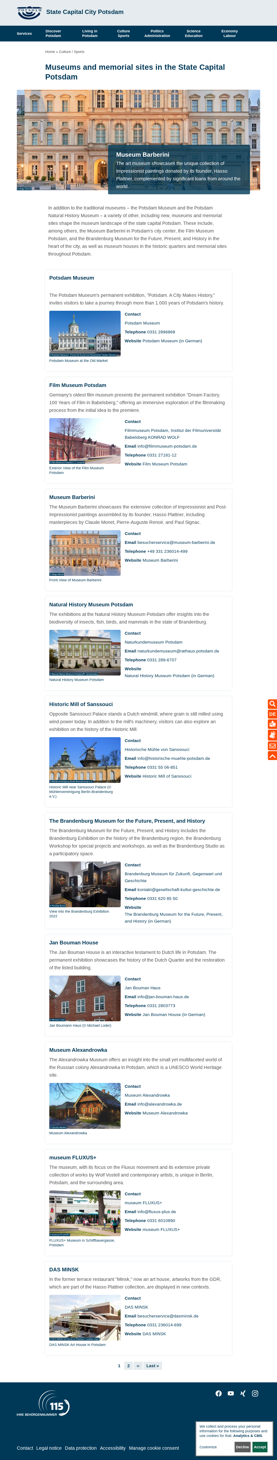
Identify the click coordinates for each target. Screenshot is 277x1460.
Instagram (255, 1393)
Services (24, 33)
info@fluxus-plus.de (156, 1211)
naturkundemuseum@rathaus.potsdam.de (178, 651)
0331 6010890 (161, 1220)
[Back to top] (272, 755)
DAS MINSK (154, 1333)
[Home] (29, 13)
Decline (242, 1447)
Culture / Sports (71, 52)
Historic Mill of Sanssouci (167, 776)
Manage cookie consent (154, 1448)
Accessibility (113, 1448)
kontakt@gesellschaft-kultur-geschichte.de (178, 889)
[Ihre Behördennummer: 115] (43, 1404)
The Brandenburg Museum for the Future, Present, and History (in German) (174, 917)
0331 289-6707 (162, 660)
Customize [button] (208, 1447)
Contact (25, 1448)
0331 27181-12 (162, 455)
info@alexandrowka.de (159, 1104)
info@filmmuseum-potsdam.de (167, 446)
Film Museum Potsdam (165, 464)
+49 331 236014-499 (167, 551)
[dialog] (234, 1439)
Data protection (81, 1448)
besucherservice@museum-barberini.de (176, 542)
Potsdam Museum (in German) (172, 340)
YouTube (231, 1393)
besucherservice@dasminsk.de (168, 1316)
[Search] (272, 704)
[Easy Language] (272, 724)
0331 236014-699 (164, 1325)
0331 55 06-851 (162, 767)
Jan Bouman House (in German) (174, 1014)
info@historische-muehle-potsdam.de (173, 758)
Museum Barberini (160, 560)
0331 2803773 (161, 1005)
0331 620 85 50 (162, 898)
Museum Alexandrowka (165, 1113)
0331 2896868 (161, 332)
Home (50, 52)
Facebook (219, 1393)
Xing (243, 1393)
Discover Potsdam (53, 33)
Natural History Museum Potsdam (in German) (169, 675)
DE (272, 714)
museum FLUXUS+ (161, 1229)
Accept (260, 1447)
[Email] (272, 745)
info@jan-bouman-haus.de (163, 996)
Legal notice (49, 1448)
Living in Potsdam (90, 33)
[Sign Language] (272, 735)
